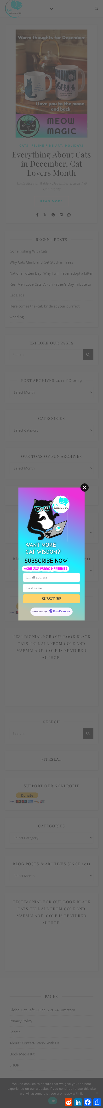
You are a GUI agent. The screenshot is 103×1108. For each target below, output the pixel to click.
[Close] (84, 487)
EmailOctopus (61, 611)
